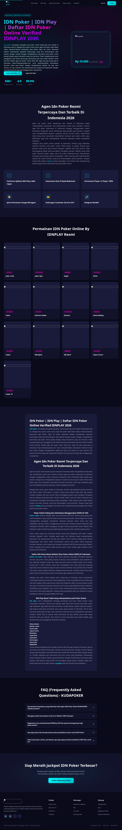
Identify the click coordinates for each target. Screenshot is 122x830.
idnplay (50, 161)
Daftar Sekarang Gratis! (61, 780)
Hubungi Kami (77, 814)
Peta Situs (106, 825)
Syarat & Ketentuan (104, 814)
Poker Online (67, 3)
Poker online (34, 516)
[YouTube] (19, 816)
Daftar (112, 3)
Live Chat (76, 811)
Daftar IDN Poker (54, 3)
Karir (99, 808)
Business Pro (53, 808)
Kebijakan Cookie (96, 825)
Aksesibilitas (114, 825)
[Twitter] (15, 816)
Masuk (103, 3)
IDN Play (43, 3)
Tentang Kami (102, 804)
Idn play (33, 601)
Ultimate (51, 814)
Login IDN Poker (31, 73)
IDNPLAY (76, 3)
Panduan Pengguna (79, 804)
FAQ (74, 808)
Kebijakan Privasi (103, 811)
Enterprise (52, 811)
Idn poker (7, 45)
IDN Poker (34, 3)
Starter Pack (52, 804)
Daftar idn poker (36, 557)
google (59, 663)
